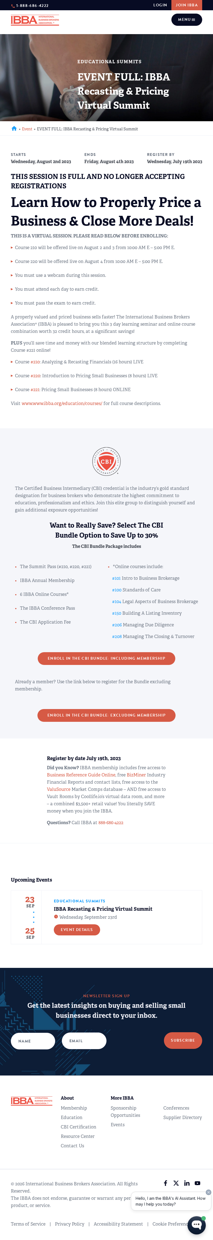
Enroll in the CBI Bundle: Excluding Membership (106, 715)
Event (27, 128)
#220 (35, 376)
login (160, 5)
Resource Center (78, 1136)
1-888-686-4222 (32, 5)
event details (77, 930)
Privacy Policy (69, 1224)
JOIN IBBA (187, 5)
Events (118, 1125)
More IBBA (122, 1098)
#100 (116, 590)
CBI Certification (78, 1127)
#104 (116, 601)
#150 (116, 613)
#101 (116, 578)
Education (71, 1117)
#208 (117, 636)
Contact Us (72, 1146)
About (67, 1098)
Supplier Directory (182, 1117)
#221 (35, 390)
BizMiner (136, 775)
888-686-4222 (110, 823)
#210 (35, 362)
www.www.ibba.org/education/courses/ (62, 403)
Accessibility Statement (118, 1224)
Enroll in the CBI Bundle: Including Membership (106, 658)
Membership (74, 1108)
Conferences (176, 1108)
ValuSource (58, 789)
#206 (117, 625)
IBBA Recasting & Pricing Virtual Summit (103, 909)
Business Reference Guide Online (81, 775)
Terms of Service (28, 1224)
